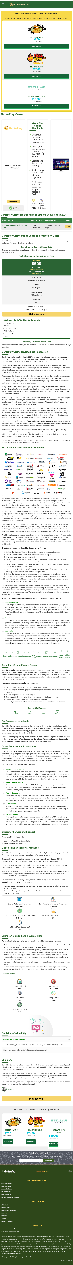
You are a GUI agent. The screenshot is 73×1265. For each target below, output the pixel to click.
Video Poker (67, 656)
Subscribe (48, 1160)
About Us (4, 1205)
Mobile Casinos (6, 1192)
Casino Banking (6, 1194)
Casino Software (6, 1189)
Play (68, 226)
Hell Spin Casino (36, 67)
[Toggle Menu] (3, 4)
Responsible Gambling (8, 1210)
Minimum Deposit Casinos (10, 1197)
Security (4, 1213)
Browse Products (7, 1221)
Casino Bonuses (6, 1183)
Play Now (35, 46)
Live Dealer (33, 656)
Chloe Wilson (11, 1089)
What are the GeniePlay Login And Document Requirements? (25, 1050)
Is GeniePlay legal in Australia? (14, 1039)
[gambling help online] (42, 1171)
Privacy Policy (5, 1207)
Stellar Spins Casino (36, 97)
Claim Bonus (13, 201)
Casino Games (6, 1186)
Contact (4, 1216)
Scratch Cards (62, 656)
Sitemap (4, 1218)
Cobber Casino (36, 37)
